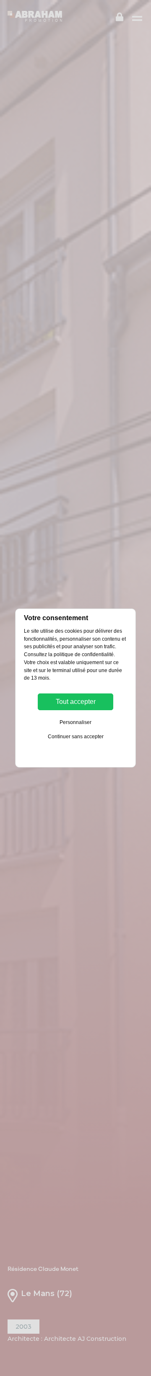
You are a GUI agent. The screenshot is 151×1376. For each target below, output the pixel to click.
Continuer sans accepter (76, 737)
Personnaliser (75, 722)
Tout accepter (76, 701)
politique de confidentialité (84, 654)
